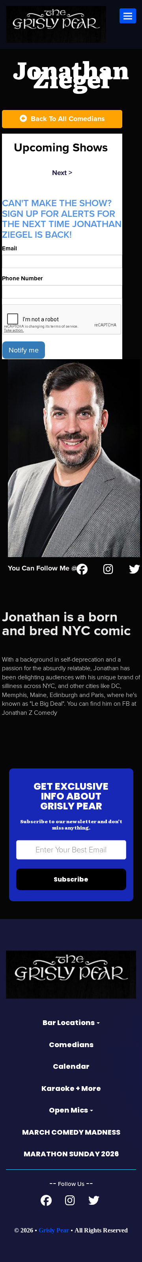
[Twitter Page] (134, 571)
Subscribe (71, 879)
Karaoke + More (71, 1088)
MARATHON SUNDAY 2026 (71, 1154)
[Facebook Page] (46, 1202)
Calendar (71, 1066)
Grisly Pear (54, 1230)
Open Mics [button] (69, 1110)
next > (62, 172)
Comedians (71, 1044)
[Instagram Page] (108, 571)
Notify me (24, 350)
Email (9, 248)
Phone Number (22, 278)
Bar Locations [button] (69, 1022)
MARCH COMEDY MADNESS (71, 1132)
